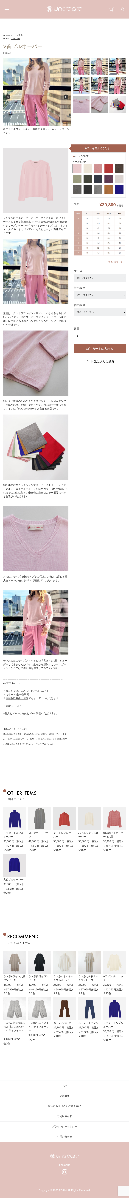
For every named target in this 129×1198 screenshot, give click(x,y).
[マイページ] (122, 9)
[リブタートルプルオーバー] (15, 819)
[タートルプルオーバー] (64, 819)
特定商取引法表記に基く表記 (64, 1106)
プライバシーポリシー (64, 1126)
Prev (8, 97)
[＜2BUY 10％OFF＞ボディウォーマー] (40, 1009)
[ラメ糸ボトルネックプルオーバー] (64, 962)
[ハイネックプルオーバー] (89, 819)
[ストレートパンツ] (89, 1009)
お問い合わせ (64, 1136)
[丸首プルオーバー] (15, 865)
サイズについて (115, 262)
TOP (64, 1085)
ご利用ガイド (64, 1116)
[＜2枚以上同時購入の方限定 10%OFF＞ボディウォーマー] (15, 1009)
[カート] (111, 9)
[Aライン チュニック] (114, 962)
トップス (18, 35)
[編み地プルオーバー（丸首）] (114, 819)
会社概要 (64, 1096)
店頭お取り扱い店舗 (17, 698)
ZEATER (15, 38)
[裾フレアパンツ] (64, 1009)
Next (66, 97)
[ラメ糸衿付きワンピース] (40, 962)
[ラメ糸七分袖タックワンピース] (89, 962)
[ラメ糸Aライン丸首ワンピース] (15, 962)
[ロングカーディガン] (40, 819)
